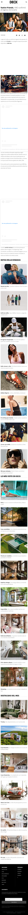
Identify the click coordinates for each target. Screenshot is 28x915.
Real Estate (4, 882)
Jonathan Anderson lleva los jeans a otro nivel (14, 287)
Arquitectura (4, 869)
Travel (3, 884)
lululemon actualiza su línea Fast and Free (13, 445)
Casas (3, 871)
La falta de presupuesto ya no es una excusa (14, 803)
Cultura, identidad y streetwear (13, 393)
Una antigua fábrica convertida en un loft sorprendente (13, 583)
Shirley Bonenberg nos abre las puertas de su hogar (14, 831)
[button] (26, 2)
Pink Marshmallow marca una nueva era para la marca (14, 367)
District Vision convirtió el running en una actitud (12, 472)
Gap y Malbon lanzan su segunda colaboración (13, 314)
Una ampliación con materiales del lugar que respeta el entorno (13, 776)
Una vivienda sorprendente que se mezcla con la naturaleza (13, 530)
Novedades (4, 880)
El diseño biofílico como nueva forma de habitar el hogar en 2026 (13, 663)
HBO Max (9, 43)
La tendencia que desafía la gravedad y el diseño (13, 557)
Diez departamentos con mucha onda (13, 722)
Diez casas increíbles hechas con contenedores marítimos (13, 610)
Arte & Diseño (4, 876)
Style (3, 878)
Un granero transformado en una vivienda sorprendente (13, 637)
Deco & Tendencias (5, 873)
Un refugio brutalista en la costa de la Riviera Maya (14, 748)
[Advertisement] (14, 60)
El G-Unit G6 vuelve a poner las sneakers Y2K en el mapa (13, 340)
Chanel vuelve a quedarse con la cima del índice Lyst (14, 419)
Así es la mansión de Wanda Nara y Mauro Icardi (13, 503)
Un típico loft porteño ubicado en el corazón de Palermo (12, 858)
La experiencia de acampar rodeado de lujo (14, 690)
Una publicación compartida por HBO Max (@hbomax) (13, 149)
